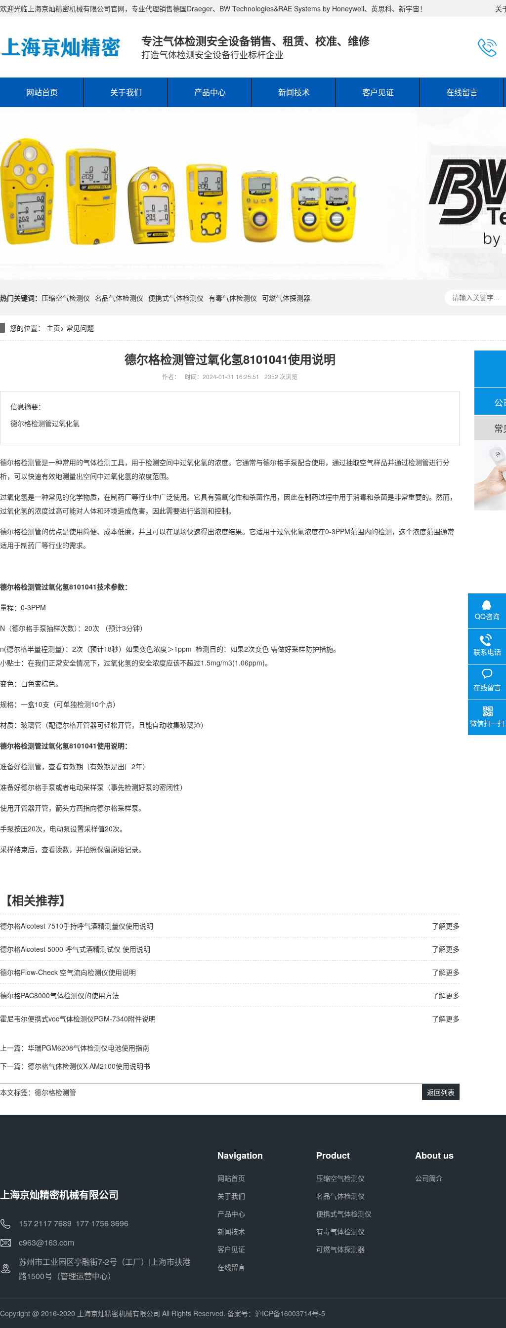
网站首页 (231, 1178)
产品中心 (231, 1213)
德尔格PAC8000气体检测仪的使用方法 (59, 995)
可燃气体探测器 (286, 298)
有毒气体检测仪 (233, 298)
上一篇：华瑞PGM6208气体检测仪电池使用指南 (74, 1048)
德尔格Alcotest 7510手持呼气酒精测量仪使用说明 (76, 926)
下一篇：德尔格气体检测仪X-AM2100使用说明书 (75, 1066)
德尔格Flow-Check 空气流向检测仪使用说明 (68, 972)
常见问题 (80, 328)
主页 (53, 328)
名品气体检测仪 (119, 298)
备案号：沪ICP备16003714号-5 (276, 1313)
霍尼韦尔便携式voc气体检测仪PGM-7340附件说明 (78, 1018)
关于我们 (231, 1196)
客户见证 (231, 1249)
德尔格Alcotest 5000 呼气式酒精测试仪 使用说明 (75, 949)
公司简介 (429, 1178)
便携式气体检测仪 (176, 298)
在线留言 (231, 1267)
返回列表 (441, 1092)
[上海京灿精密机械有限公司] (61, 47)
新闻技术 (231, 1231)
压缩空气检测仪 (66, 298)
